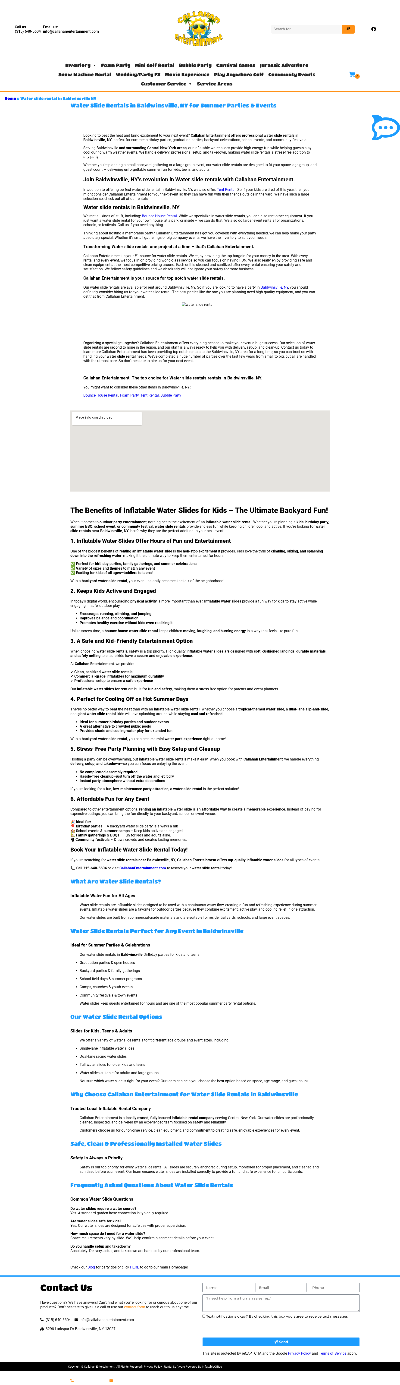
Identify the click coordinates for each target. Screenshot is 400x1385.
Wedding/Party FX (138, 74)
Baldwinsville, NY (274, 287)
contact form (134, 1307)
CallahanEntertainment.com (142, 868)
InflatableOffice (212, 1366)
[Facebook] (374, 29)
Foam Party (115, 65)
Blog (91, 1267)
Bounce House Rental (159, 216)
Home (10, 98)
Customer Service (163, 83)
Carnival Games (235, 65)
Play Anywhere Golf (239, 74)
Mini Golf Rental (154, 65)
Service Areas (214, 83)
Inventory (78, 65)
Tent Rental (226, 189)
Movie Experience (187, 74)
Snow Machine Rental (84, 74)
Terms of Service (332, 1353)
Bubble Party (195, 65)
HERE (134, 1267)
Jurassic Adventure (284, 65)
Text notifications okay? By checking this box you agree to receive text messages (277, 1316)
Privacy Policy (299, 1353)
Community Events (291, 74)
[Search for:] (307, 29)
